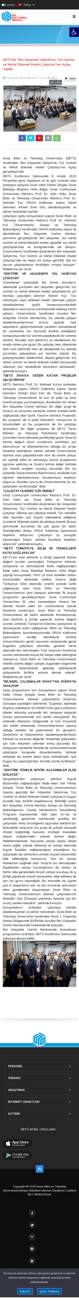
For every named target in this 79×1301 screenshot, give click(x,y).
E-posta (10, 4)
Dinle (72, 78)
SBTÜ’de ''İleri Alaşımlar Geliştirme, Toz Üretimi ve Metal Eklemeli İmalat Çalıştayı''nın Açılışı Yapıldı (38, 64)
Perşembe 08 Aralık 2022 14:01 (25, 78)
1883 (53, 78)
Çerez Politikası (49, 1291)
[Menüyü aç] (74, 17)
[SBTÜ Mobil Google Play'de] (17, 1155)
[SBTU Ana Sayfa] (14, 16)
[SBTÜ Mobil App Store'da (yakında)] (17, 1143)
